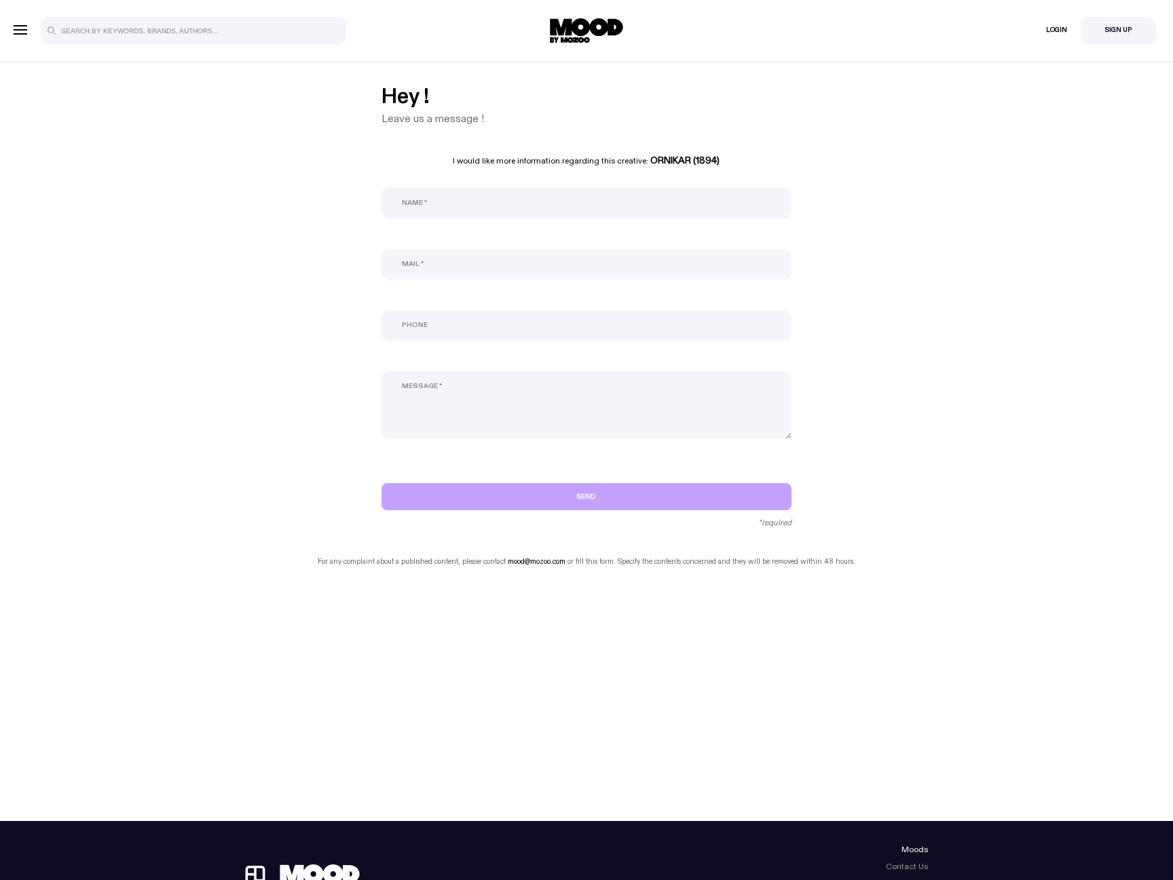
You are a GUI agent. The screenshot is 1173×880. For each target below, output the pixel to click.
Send (586, 496)
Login (1056, 30)
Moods (914, 849)
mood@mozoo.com (536, 561)
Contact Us (907, 866)
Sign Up (1118, 30)
